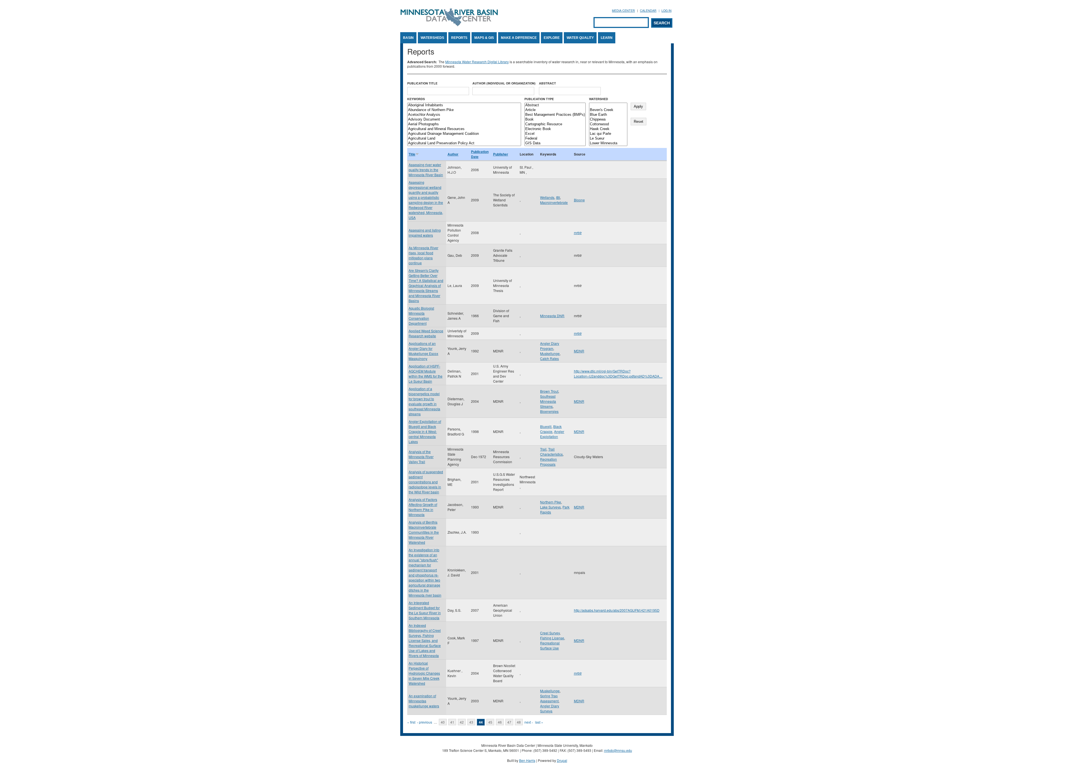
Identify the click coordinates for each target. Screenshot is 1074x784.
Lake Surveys (550, 507)
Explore (552, 38)
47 (509, 722)
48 (519, 722)
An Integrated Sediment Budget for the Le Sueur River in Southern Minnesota (425, 610)
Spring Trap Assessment (549, 698)
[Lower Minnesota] (608, 143)
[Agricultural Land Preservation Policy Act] (464, 143)
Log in (666, 10)
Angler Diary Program (549, 346)
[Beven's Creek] (608, 110)
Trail (543, 449)
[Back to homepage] (449, 24)
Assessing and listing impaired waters (425, 232)
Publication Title (422, 83)
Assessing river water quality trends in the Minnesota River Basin (426, 169)
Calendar (648, 10)
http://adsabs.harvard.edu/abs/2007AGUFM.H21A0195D (617, 610)
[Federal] (555, 138)
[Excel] (555, 133)
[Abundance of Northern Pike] (464, 110)
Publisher (500, 154)
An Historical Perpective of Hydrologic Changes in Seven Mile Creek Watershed (424, 673)
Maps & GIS (484, 38)
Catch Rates (549, 358)
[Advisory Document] (464, 119)
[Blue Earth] (608, 114)
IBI (558, 197)
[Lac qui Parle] (608, 133)
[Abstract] (555, 105)
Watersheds (432, 38)
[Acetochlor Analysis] (464, 114)
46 (500, 722)
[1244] (608, 105)
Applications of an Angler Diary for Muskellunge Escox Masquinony (423, 351)
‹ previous (424, 722)
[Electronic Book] (555, 129)
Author (452, 154)
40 (443, 722)
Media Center (623, 10)
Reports (459, 38)
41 (452, 722)
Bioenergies (549, 411)
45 (490, 722)
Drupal (562, 760)
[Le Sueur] (608, 138)
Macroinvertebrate (554, 202)
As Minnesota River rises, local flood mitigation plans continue (423, 255)
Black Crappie (551, 429)
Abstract (547, 83)
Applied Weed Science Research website (426, 333)
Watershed (598, 99)
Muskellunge (550, 353)
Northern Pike (550, 502)
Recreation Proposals (548, 462)
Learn (607, 38)
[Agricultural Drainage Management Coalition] (464, 133)
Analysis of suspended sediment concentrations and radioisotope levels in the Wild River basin (426, 481)
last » (539, 722)
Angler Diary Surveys (549, 708)
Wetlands (547, 197)
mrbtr (578, 232)
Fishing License (552, 637)
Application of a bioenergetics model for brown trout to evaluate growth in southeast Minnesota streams (424, 401)
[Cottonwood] (608, 124)
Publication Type (539, 99)
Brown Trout (549, 391)
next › (528, 722)
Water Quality (580, 38)
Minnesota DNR (552, 315)
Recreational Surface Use (550, 645)
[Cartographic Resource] (555, 124)
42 (462, 722)
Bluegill (546, 426)
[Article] (555, 110)
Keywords (416, 99)
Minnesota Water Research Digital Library (477, 61)
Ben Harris (527, 760)
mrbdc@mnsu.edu (618, 750)
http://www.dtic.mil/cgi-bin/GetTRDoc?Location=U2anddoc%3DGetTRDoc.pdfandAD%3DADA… (618, 373)
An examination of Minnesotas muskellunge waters (424, 700)
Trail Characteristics (551, 451)
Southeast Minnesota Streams (548, 401)
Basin (408, 38)
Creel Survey (550, 632)
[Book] (555, 119)
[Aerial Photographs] (464, 124)
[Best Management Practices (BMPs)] (555, 114)
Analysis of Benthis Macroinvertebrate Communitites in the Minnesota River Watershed (424, 532)
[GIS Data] (555, 143)
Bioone (579, 199)
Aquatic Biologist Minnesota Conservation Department (421, 316)
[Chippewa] (608, 119)
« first (411, 722)
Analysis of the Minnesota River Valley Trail (421, 456)
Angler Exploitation (552, 434)
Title (412, 154)
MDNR (579, 351)
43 (471, 722)
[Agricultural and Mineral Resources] (464, 129)
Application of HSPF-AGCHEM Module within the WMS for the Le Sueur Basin (425, 373)
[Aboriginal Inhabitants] (464, 105)
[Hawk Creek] (608, 129)
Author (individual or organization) (504, 83)
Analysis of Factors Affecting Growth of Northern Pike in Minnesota (423, 507)
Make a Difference (519, 38)
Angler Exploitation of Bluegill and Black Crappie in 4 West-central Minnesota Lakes (425, 431)
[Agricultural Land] (464, 138)
